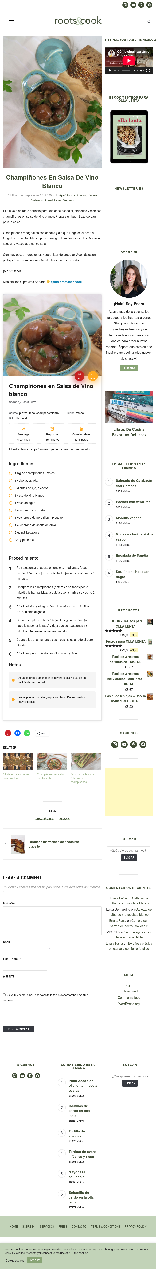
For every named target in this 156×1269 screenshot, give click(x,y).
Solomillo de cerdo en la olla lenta (81, 1197)
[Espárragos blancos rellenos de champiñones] (86, 761)
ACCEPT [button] (34, 1260)
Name (6, 942)
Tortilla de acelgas (77, 1134)
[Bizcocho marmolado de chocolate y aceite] (18, 843)
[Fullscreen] (148, 70)
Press (62, 1226)
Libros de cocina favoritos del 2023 (129, 431)
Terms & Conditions (105, 1226)
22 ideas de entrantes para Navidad (16, 776)
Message (9, 903)
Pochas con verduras (133, 501)
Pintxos (92, 195)
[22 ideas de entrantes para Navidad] (18, 761)
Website (8, 977)
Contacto (79, 1226)
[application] (129, 60)
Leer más (129, 368)
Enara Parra (118, 897)
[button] (11, 22)
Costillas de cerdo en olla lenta (79, 1110)
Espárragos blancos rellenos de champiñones (83, 778)
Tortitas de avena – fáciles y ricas (83, 1154)
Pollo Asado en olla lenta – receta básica (83, 1085)
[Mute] (142, 70)
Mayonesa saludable (77, 1174)
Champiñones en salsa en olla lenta (50, 776)
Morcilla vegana (129, 517)
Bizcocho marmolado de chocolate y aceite (54, 844)
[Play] (110, 70)
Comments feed (129, 997)
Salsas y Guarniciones (46, 200)
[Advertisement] (129, 792)
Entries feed (129, 991)
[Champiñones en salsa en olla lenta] (52, 761)
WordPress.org (129, 1003)
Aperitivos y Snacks (72, 195)
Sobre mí (28, 1226)
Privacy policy (135, 1226)
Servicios (47, 1226)
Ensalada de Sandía (132, 555)
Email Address (13, 959)
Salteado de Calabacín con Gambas (134, 483)
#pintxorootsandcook (66, 282)
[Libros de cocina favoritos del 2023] (129, 393)
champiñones (44, 818)
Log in (129, 985)
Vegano (68, 200)
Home (14, 1226)
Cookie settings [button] (15, 1260)
